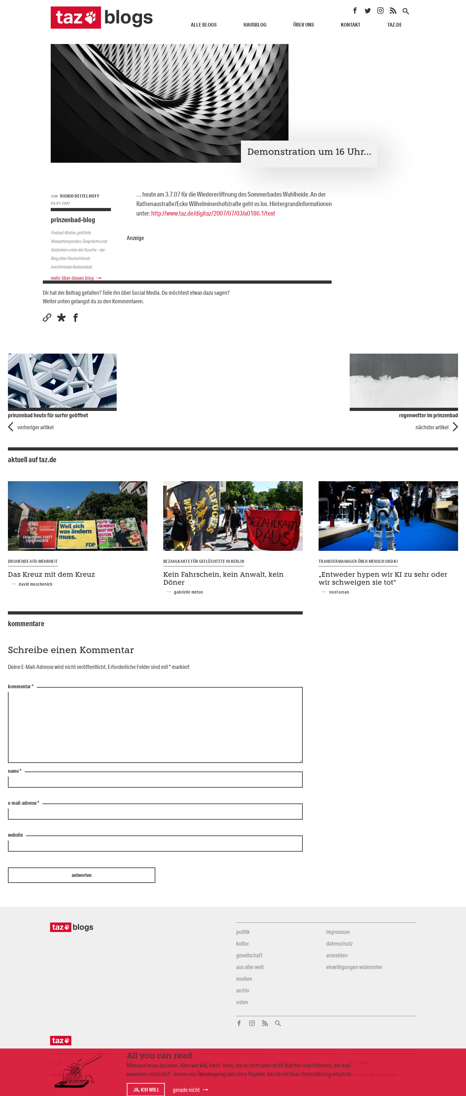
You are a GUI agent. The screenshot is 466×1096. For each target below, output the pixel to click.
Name (15, 771)
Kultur (242, 943)
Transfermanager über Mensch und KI (358, 561)
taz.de (394, 24)
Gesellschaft (249, 955)
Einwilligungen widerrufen (354, 966)
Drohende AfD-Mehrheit (33, 561)
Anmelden (337, 955)
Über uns (303, 24)
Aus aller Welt (250, 966)
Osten (242, 1001)
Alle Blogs (204, 24)
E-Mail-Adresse (23, 803)
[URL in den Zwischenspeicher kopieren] (47, 317)
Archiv (242, 990)
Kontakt (350, 24)
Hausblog (255, 24)
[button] (61, 317)
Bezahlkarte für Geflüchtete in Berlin (203, 561)
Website (15, 835)
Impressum (338, 931)
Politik (243, 931)
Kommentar (21, 687)
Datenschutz (339, 943)
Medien (244, 978)
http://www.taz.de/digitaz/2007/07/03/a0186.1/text (213, 213)
